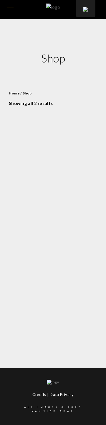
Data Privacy (62, 394)
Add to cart (55, 225)
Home (14, 93)
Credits (39, 394)
